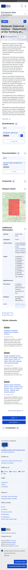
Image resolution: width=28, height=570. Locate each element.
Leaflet (6, 221)
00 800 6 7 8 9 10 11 (10, 540)
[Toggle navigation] (25, 14)
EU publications (5, 517)
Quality (13, 418)
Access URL (15, 141)
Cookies (3, 484)
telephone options (11, 542)
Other (4, 473)
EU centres (15, 546)
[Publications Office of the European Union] (13, 445)
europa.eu (13, 533)
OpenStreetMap (13, 221)
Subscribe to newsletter (7, 463)
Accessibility (4, 486)
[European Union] (13, 529)
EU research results (6, 512)
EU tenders (4, 509)
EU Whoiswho (5, 514)
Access (14, 171)
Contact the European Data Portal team (11, 460)
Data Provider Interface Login (9, 519)
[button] (22, 1)
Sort (4, 128)
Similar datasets (13, 422)
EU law (3, 507)
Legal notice (4, 482)
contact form (12, 544)
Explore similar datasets (15, 411)
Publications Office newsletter (9, 498)
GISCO (23, 221)
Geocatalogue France (11, 36)
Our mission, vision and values (9, 496)
